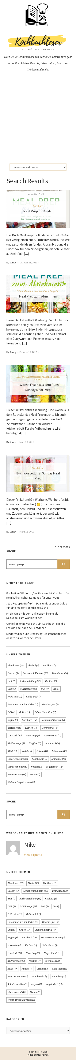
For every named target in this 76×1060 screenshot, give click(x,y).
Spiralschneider (17, 766)
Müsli (13, 751)
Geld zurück (34, 696)
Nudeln (27, 751)
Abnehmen (16, 665)
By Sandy (11, 262)
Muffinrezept (16, 743)
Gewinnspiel (50, 704)
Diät (45, 688)
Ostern (42, 751)
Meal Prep (33, 735)
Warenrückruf (17, 774)
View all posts (33, 855)
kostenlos (14, 727)
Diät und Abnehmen (27, 291)
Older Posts (62, 547)
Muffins (35, 743)
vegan (36, 766)
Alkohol (33, 665)
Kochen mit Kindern (53, 720)
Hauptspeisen (33, 376)
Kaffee (13, 720)
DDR (12, 688)
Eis (56, 688)
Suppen (38, 379)
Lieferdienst (50, 727)
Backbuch (50, 665)
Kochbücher (38, 467)
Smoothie (59, 758)
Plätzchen (59, 751)
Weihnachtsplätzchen (21, 782)
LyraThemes (42, 1054)
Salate (56, 376)
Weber (35, 774)
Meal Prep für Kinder (38, 211)
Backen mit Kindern (35, 673)
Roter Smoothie (18, 758)
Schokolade (40, 758)
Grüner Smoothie (46, 712)
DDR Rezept (28, 688)
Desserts (21, 376)
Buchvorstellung (30, 681)
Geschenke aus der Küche (23, 704)
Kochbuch (38, 206)
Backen (13, 673)
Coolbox (51, 681)
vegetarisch (54, 766)
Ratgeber (54, 291)
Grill (11, 712)
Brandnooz (60, 673)
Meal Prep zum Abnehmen (38, 296)
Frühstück (15, 696)
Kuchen (31, 727)
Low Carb (15, 735)
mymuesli (53, 743)
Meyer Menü (52, 735)
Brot (11, 681)
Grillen (25, 712)
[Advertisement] (38, 117)
